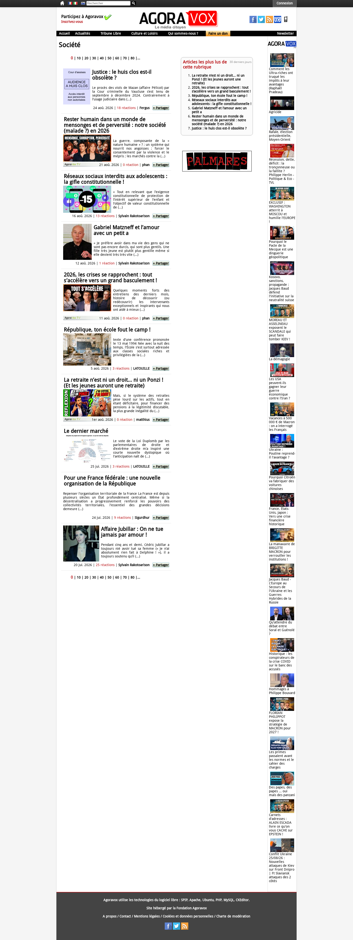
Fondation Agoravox (191, 908)
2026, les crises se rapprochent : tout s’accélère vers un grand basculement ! (110, 277)
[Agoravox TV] (82, 3)
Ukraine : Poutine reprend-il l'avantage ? (282, 453)
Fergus (145, 108)
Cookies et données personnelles (188, 916)
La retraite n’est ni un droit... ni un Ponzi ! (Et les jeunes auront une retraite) (113, 383)
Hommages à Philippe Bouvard (282, 691)
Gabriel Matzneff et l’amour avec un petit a (126, 230)
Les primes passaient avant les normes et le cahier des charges (281, 759)
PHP (219, 900)
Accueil (64, 33)
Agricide (275, 112)
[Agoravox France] (70, 3)
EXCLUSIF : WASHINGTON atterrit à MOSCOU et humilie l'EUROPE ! (282, 212)
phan (146, 165)
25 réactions (105, 565)
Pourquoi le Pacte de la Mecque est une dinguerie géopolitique (281, 249)
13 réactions (105, 216)
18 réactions (126, 108)
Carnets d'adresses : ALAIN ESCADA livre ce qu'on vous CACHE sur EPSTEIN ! (281, 824)
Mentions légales (147, 916)
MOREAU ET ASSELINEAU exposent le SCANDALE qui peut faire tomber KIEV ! (280, 329)
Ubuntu (208, 900)
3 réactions (121, 368)
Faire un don (218, 33)
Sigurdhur (142, 517)
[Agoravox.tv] (282, 47)
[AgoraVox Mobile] (285, 22)
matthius (143, 419)
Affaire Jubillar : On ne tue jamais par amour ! (132, 532)
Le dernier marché (86, 431)
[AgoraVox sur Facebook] (253, 22)
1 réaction (107, 263)
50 (109, 58)
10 (79, 58)
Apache (195, 900)
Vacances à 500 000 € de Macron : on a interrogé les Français (282, 424)
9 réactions (122, 517)
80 (132, 58)
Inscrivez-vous (72, 22)
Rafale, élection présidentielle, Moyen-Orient (280, 135)
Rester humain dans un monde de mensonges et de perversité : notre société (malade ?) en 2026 (115, 125)
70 (125, 58)
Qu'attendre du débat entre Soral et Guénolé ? (282, 628)
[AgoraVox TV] (277, 22)
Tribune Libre (111, 33)
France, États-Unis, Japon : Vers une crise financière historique (280, 516)
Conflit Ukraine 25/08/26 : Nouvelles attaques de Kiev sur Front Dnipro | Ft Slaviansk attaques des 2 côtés (281, 867)
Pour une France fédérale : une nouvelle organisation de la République (112, 481)
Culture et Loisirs (144, 33)
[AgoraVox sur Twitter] (261, 22)
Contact (125, 916)
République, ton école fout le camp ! (107, 330)
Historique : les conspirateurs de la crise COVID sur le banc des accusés (281, 661)
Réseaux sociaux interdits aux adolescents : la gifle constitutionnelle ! (115, 179)
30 (94, 58)
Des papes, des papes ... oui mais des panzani (282, 791)
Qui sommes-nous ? (183, 33)
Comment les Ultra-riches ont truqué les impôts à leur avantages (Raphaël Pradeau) (281, 80)
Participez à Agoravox (82, 16)
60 (117, 58)
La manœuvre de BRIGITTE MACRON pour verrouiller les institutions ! (282, 551)
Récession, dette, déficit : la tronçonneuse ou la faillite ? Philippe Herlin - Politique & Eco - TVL (282, 171)
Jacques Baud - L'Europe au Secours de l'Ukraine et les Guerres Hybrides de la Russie (280, 590)
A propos (109, 916)
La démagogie (279, 359)
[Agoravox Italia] (75, 3)
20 (86, 58)
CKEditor (242, 900)
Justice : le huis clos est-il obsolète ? (122, 75)
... (138, 58)
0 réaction (130, 165)
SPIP (184, 900)
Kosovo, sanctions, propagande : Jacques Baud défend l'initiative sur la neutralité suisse (281, 288)
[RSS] (269, 22)
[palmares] (217, 170)
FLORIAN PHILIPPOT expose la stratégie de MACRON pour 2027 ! (280, 722)
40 (102, 58)
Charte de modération (233, 916)
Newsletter (285, 33)
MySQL (229, 900)
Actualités (82, 33)
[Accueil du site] (179, 29)
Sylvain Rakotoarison (134, 216)
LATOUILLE (141, 368)
